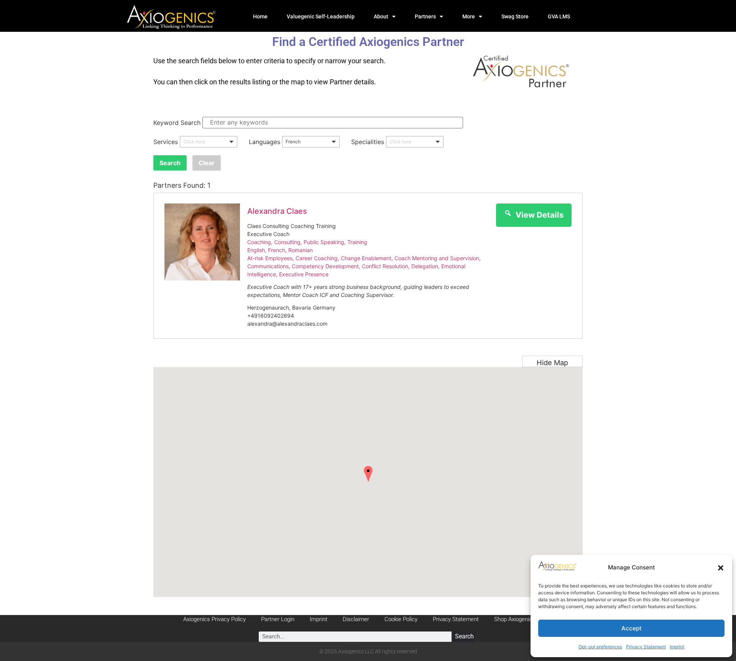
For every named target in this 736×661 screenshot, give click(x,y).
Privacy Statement (646, 647)
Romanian (300, 250)
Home (260, 16)
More (468, 16)
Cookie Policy (400, 619)
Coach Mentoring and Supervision (436, 258)
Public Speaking (324, 242)
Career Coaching (317, 258)
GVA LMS (559, 16)
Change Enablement (366, 258)
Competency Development (325, 266)
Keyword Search (176, 123)
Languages (264, 142)
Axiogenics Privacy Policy (214, 619)
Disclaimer (356, 619)
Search (464, 636)
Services (165, 142)
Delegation (424, 266)
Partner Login (277, 619)
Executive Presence (304, 274)
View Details (540, 215)
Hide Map (552, 362)
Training (357, 242)
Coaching (259, 242)
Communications (268, 266)
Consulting (287, 242)
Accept (631, 628)
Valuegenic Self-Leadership (321, 16)
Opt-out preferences (600, 647)
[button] (720, 568)
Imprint (677, 647)
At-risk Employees (269, 258)
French (276, 250)
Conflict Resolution (385, 266)
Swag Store (515, 16)
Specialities (367, 142)
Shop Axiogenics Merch (523, 619)
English (256, 250)
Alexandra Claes (277, 211)
